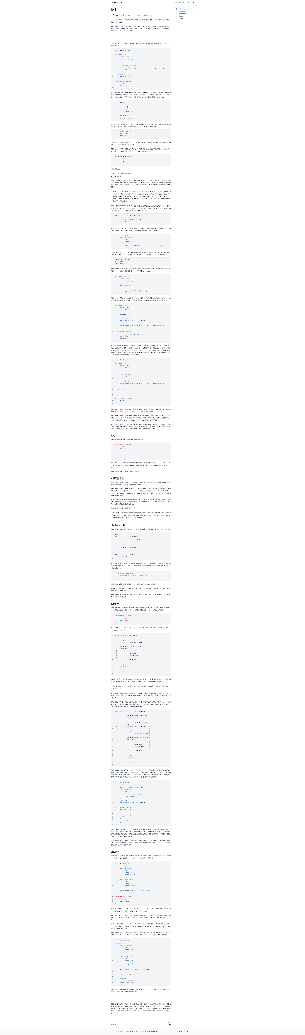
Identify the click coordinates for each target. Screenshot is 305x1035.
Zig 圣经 (145, 1031)
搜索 (193, 2)
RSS (157, 1031)
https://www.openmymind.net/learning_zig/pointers (135, 15)
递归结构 (181, 18)
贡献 (189, 2)
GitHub (127, 1031)
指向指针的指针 (182, 13)
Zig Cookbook (151, 1031)
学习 (176, 2)
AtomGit (132, 1031)
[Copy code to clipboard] (169, 50)
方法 (180, 8)
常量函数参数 (182, 11)
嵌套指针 (181, 16)
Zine (138, 1031)
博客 (184, 2)
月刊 (180, 2)
